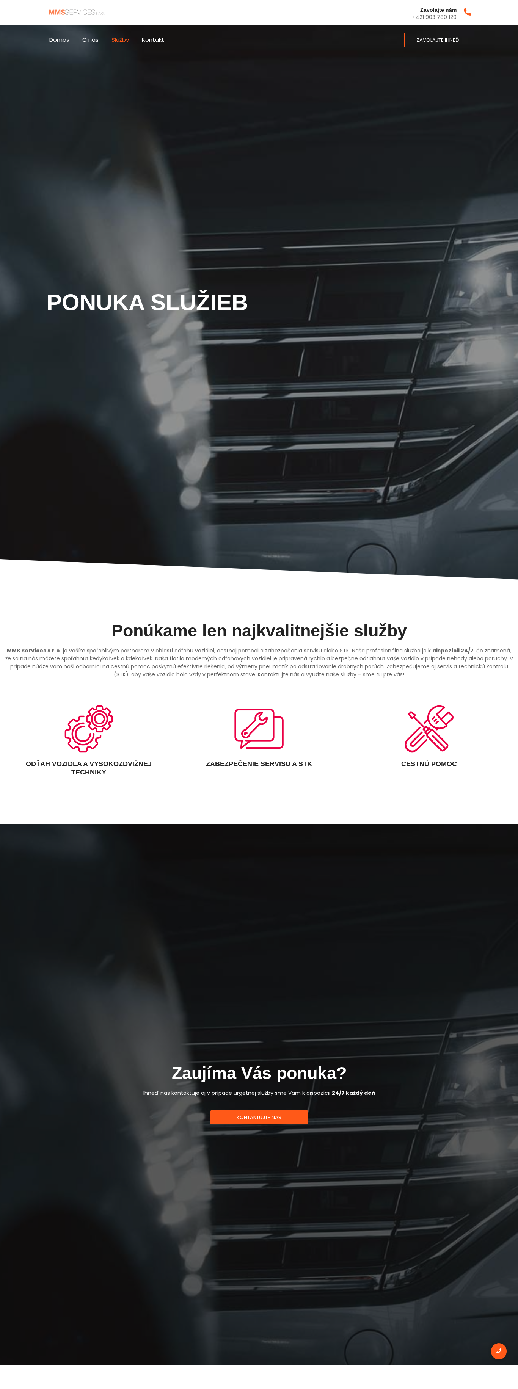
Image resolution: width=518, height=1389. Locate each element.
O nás (90, 40)
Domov (59, 40)
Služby (120, 40)
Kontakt (153, 40)
